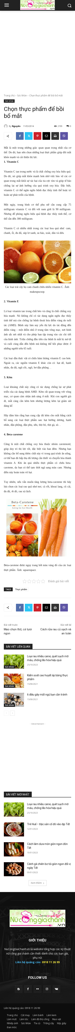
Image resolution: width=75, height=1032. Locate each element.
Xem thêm (36, 883)
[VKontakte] (56, 989)
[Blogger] (18, 989)
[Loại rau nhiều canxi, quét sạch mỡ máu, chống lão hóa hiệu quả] (14, 662)
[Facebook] (20, 136)
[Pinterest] (37, 136)
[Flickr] (37, 989)
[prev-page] (6, 713)
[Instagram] (47, 989)
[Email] (46, 136)
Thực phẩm (21, 589)
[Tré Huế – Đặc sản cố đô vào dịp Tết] (14, 829)
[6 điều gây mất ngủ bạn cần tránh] (14, 700)
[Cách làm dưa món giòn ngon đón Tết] (14, 849)
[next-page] (12, 713)
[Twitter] (28, 136)
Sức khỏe (22, 95)
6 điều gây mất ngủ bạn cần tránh (47, 694)
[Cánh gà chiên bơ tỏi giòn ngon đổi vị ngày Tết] (14, 869)
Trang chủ (9, 95)
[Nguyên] (6, 126)
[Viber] (64, 136)
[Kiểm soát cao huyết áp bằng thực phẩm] (14, 681)
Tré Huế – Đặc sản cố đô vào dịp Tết (48, 824)
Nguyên (16, 126)
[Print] (55, 136)
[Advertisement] (37, 50)
